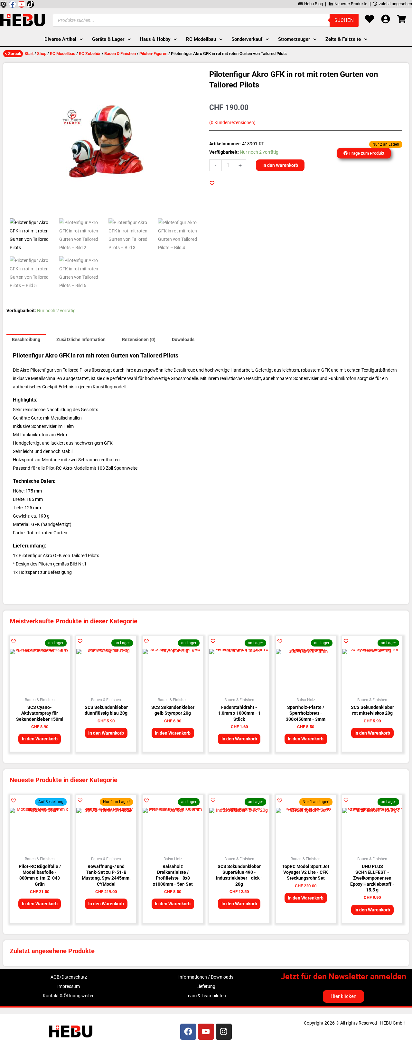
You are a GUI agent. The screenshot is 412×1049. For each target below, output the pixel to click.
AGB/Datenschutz (69, 977)
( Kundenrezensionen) (232, 122)
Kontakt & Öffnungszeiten (69, 995)
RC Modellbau (62, 53)
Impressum (68, 986)
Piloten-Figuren (153, 53)
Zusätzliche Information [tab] (81, 339)
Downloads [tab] (183, 339)
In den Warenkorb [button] (40, 738)
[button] (212, 183)
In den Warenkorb (280, 165)
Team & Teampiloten (206, 995)
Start (28, 53)
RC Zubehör (90, 53)
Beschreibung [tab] (26, 339)
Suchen (344, 20)
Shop (41, 53)
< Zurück (13, 53)
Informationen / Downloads (205, 977)
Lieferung (205, 986)
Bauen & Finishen (120, 53)
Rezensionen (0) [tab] (138, 339)
